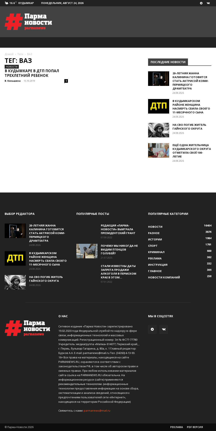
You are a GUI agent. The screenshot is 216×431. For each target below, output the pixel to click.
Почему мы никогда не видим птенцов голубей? (119, 249)
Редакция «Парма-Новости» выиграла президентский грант (118, 229)
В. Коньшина (13, 80)
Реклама (176, 427)
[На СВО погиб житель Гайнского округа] (158, 130)
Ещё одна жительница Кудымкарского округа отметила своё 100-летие (192, 150)
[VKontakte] (208, 3)
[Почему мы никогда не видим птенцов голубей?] (86, 251)
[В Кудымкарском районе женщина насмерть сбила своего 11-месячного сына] (158, 106)
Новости (12, 66)
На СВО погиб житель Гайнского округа (189, 126)
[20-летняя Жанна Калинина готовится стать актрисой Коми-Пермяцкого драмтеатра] (158, 78)
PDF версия (195, 427)
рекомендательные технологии (80, 384)
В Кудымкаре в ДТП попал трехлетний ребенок (32, 73)
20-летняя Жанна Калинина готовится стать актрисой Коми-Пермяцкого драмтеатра (191, 80)
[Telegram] (201, 3)
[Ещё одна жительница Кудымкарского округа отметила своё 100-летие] (158, 150)
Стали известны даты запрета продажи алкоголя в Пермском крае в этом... (118, 271)
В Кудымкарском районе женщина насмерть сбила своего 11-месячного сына (191, 106)
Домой (9, 54)
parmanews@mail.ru (97, 410)
